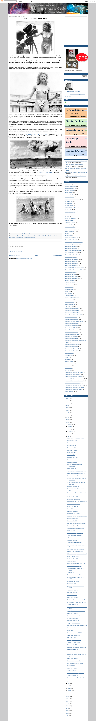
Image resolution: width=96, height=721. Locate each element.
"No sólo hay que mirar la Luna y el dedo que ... (75, 175)
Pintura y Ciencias (69, 361)
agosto (69, 433)
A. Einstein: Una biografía (70, 186)
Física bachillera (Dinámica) (71, 248)
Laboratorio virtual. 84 (72, 644)
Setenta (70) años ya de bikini (74, 640)
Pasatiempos (68, 359)
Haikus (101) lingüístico (72, 613)
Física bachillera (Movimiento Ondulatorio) (74, 267)
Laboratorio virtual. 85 (72, 520)
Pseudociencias (68, 368)
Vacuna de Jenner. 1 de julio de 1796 (75, 673)
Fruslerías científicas (70, 280)
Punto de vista (68, 370)
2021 (67, 410)
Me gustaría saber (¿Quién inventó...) (73, 314)
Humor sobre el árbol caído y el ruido (75, 438)
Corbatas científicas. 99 (72, 506)
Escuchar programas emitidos (77, 116)
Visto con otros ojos (71, 468)
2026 (67, 398)
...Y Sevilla (67, 184)
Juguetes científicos (69, 295)
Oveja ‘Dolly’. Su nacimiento (73, 635)
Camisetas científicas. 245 (73, 540)
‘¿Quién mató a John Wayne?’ (45, 172)
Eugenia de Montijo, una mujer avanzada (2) (77, 516)
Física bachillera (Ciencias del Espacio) (74, 242)
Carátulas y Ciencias (69, 196)
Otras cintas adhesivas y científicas (75, 528)
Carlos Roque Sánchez (20, 233)
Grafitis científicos (69, 287)
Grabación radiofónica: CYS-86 (74, 632)
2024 (67, 402)
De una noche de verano (73, 581)
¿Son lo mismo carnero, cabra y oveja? (76, 537)
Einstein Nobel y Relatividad (71, 229)
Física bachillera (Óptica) (70, 274)
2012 (67, 703)
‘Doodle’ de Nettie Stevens (73, 627)
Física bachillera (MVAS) (70, 272)
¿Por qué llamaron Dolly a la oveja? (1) (76, 611)
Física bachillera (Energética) (71, 252)
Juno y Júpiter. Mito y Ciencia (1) (74, 542)
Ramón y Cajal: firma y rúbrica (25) (75, 551)
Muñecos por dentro (72, 668)
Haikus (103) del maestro (73, 508)
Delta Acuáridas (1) (71, 445)
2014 (67, 698)
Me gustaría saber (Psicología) (72, 348)
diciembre (70, 424)
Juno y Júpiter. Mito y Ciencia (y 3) (75, 533)
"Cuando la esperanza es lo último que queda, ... (76, 172)
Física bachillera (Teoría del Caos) (73, 278)
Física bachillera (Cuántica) (71, 246)
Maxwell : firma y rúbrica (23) (74, 660)
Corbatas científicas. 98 (72, 590)
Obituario (67, 357)
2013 (67, 701)
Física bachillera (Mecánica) (71, 261)
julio (69, 436)
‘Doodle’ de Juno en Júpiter (73, 642)
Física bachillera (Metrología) (71, 263)
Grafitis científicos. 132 (72, 618)
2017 (67, 419)
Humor (66, 291)
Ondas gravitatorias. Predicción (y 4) (75, 677)
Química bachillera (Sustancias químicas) (25, 237)
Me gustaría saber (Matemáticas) (72, 310)
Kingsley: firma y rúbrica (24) (74, 615)
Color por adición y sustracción (74, 459)
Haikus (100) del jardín (72, 658)
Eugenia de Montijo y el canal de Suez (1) (76, 647)
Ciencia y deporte (69, 205)
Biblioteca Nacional (71, 442)
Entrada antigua (57, 255)
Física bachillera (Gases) (70, 257)
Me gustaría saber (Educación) (72, 308)
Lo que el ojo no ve (69, 306)
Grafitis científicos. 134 (72, 518)
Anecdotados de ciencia (70, 188)
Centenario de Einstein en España (72, 199)
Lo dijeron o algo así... (70, 304)
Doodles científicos (69, 224)
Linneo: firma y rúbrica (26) (73, 499)
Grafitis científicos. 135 (72, 496)
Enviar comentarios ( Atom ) (24, 258)
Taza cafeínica (70, 572)
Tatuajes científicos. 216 (72, 475)
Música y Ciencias (69, 355)
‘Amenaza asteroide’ (72, 670)
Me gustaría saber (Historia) (71, 332)
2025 (67, 400)
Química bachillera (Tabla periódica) (73, 389)
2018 (67, 417)
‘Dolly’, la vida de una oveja (73, 623)
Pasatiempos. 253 (71, 583)
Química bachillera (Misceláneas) (72, 383)
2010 (67, 708)
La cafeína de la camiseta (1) (74, 574)
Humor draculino (71, 665)
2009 (67, 710)
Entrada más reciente (14, 255)
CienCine (67, 216)
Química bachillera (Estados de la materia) (74, 378)
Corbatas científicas (69, 220)
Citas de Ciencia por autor (71, 218)
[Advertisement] (76, 29)
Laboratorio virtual (69, 299)
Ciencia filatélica (68, 203)
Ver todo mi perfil (68, 96)
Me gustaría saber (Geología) (71, 329)
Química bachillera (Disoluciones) (72, 374)
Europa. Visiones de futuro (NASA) (75, 652)
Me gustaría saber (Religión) (71, 350)
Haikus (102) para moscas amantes (75, 549)
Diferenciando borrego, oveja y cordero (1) (77, 553)
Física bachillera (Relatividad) (71, 276)
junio (69, 681)
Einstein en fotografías (70, 226)
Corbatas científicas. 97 (72, 649)
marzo (69, 688)
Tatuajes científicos (69, 391)
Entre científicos (68, 235)
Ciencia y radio (68, 209)
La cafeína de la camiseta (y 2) (74, 566)
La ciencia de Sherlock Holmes (72, 297)
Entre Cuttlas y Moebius (72, 597)
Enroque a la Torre (69, 233)
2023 (67, 405)
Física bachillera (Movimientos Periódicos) (74, 269)
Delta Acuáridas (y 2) (72, 440)
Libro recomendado (69, 302)
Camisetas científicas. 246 (73, 486)
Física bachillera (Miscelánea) (72, 265)
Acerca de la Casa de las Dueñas (75, 663)
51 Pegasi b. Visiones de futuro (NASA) (76, 599)
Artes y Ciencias (17, 235)
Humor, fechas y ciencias (73, 556)
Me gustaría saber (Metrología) (72, 338)
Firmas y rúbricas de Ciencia (71, 237)
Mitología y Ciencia (69, 353)
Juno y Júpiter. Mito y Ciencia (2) (74, 535)
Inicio (36, 255)
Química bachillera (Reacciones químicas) (74, 385)
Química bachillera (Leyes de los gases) (74, 380)
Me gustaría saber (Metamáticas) (72, 312)
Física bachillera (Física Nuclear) (41, 235)
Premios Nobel (68, 365)
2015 (67, 696)
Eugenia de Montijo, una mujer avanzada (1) (77, 523)
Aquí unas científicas (69, 190)
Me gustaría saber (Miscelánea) (72, 344)
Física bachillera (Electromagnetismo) (73, 250)
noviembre (70, 426)
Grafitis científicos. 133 (72, 558)
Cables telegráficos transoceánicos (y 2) (76, 471)
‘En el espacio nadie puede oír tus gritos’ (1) (77, 501)
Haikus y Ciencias (69, 289)
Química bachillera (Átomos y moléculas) (74, 372)
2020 (67, 412)
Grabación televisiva (69, 284)
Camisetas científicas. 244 (73, 620)
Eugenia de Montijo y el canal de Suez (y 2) (77, 625)
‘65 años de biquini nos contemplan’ (36, 134)
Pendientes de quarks (72, 592)
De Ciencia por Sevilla (70, 222)
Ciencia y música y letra (27, 235)
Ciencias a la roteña (69, 214)
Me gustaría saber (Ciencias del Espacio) (74, 321)
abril (69, 685)
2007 (67, 715)
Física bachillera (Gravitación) (72, 259)
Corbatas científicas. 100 (73, 452)
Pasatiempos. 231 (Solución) (73, 513)
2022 (67, 407)
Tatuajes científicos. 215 (72, 525)
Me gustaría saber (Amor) (71, 317)
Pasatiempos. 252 (71, 637)
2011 (67, 705)
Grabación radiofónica (70, 282)
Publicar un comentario (15, 251)
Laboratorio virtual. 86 (72, 462)
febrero (69, 690)
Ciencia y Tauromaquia (70, 211)
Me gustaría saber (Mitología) (71, 346)
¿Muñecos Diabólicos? (72, 511)
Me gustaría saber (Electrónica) (72, 325)
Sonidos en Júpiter (71, 561)
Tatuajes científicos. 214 (72, 604)
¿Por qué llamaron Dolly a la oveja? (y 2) (76, 602)
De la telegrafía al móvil (72, 457)
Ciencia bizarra (68, 201)
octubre (69, 429)
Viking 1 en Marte (71, 530)
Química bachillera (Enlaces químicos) (73, 376)
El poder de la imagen (70, 231)
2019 (67, 415)
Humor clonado (70, 630)
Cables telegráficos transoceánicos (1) (76, 473)
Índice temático (68, 293)
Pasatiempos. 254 (71, 447)
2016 (67, 422)
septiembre (70, 431)
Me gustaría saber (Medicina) (71, 336)
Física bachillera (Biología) (71, 239)
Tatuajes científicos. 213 (72, 675)
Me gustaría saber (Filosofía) (71, 327)
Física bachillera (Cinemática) (71, 244)
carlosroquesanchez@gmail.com (77, 94)
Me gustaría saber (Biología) (71, 319)
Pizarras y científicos (70, 363)
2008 (67, 713)
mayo (69, 683)
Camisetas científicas (70, 194)
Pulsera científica (71, 455)
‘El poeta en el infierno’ (72, 595)
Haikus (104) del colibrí (72, 450)
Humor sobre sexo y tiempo (73, 504)
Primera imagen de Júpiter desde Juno (76, 563)
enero (69, 693)
